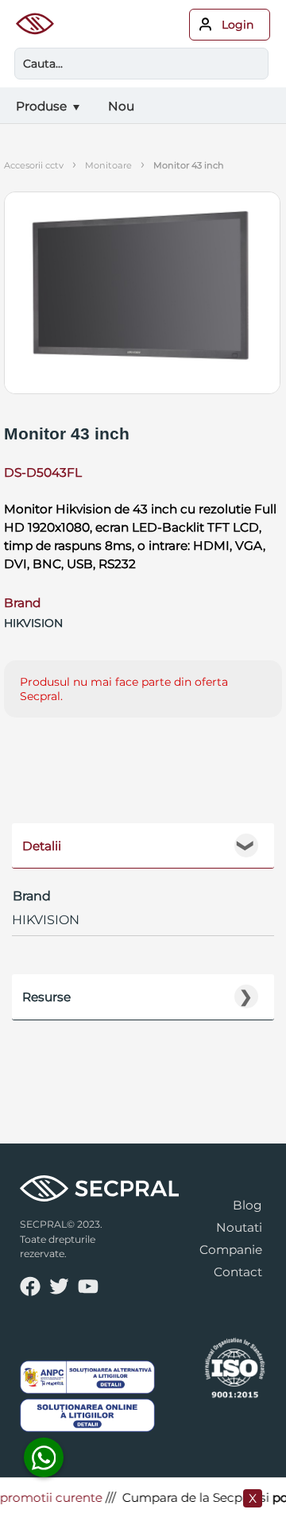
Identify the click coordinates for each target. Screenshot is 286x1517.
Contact (238, 1271)
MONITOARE (108, 165)
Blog (247, 1205)
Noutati (239, 1227)
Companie (230, 1249)
